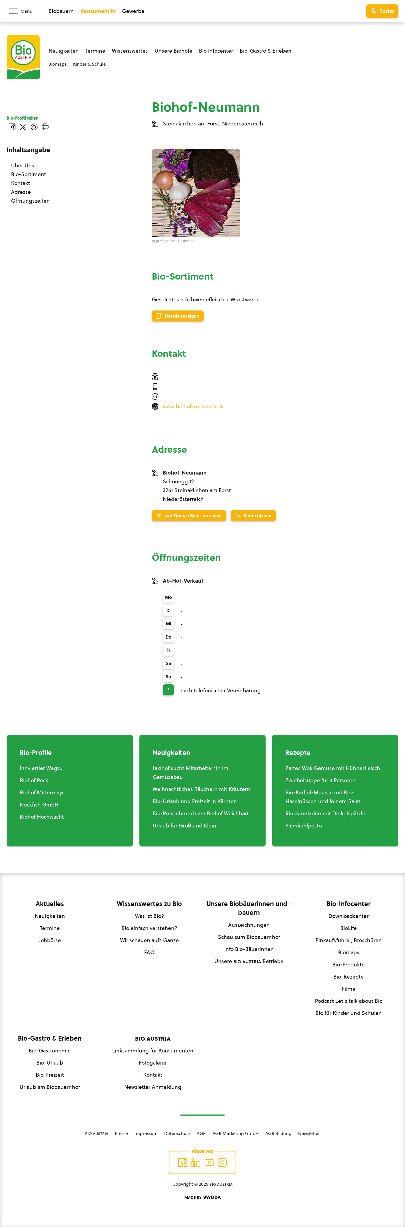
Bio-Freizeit (50, 1074)
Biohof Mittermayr (42, 792)
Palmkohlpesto (303, 825)
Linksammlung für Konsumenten (152, 1050)
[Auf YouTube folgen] (209, 1162)
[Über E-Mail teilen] (34, 126)
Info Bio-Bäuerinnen (249, 949)
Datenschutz (177, 1133)
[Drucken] (45, 126)
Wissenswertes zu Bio (149, 903)
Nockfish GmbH (39, 804)
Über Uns (22, 165)
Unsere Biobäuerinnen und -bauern (249, 908)
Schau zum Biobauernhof (249, 937)
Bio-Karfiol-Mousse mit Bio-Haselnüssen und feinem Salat (322, 797)
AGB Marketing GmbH (235, 1133)
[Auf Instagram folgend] (222, 1162)
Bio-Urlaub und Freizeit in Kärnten (195, 801)
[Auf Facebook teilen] (12, 126)
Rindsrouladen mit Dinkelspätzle (325, 813)
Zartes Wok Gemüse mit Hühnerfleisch (332, 768)
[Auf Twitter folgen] (195, 1162)
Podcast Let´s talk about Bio (348, 1000)
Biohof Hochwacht (42, 816)
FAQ (149, 952)
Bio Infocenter (216, 50)
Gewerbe (133, 11)
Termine (95, 50)
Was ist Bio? (149, 916)
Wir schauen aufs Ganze (149, 940)
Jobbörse (50, 940)
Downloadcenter (348, 916)
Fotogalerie (152, 1062)
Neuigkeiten (63, 50)
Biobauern (61, 11)
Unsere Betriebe (249, 961)
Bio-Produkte (348, 964)
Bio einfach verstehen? (149, 928)
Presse (121, 1133)
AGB (201, 1133)
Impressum (146, 1133)
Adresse (21, 191)
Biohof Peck (34, 780)
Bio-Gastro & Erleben (265, 50)
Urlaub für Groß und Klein (184, 825)
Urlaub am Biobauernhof (50, 1087)
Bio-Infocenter (349, 903)
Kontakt (20, 183)
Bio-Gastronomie (50, 1050)
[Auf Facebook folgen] (182, 1162)
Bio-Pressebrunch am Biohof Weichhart (201, 813)
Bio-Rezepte (348, 976)
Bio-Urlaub (49, 1062)
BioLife (348, 928)
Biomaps (57, 64)
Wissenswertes (130, 50)
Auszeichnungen (249, 924)
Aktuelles (50, 903)
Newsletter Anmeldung (152, 1087)
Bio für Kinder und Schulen (348, 1013)
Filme (348, 988)
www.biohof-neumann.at (193, 406)
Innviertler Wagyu (41, 768)
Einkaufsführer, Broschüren (348, 940)
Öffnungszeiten (30, 200)
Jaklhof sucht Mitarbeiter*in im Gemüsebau (190, 773)
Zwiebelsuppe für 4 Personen (321, 780)
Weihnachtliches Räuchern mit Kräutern (201, 789)
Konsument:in (97, 11)
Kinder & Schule (89, 64)
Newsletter (309, 1133)
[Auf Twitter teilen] (23, 126)
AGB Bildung (278, 1133)
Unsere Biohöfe (173, 50)
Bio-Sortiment (28, 174)
